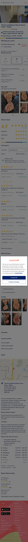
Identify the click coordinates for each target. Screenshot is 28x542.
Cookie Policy (18, 273)
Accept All (14, 277)
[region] (14, 271)
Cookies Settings (14, 282)
